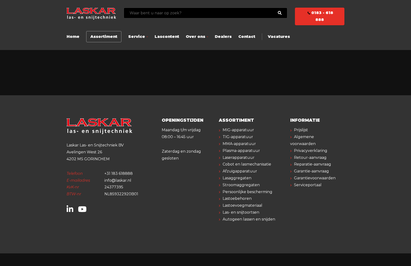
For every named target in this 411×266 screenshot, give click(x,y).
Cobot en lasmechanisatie (247, 164)
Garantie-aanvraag (311, 171)
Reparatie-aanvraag (312, 164)
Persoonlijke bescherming (247, 192)
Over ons (195, 36)
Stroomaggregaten (241, 185)
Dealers (223, 36)
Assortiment (103, 36)
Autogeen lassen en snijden (249, 219)
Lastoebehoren (237, 198)
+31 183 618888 (118, 173)
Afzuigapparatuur (240, 171)
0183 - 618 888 (321, 16)
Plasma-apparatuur (241, 150)
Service (136, 36)
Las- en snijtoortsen (241, 212)
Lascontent (167, 36)
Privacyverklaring (310, 150)
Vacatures (279, 36)
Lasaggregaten (237, 178)
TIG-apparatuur (238, 137)
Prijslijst (301, 130)
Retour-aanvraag (310, 157)
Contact (246, 36)
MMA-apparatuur (239, 143)
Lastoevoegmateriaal (242, 205)
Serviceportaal (308, 185)
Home (73, 36)
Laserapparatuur (238, 157)
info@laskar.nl (117, 180)
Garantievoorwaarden (315, 178)
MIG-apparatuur (238, 130)
